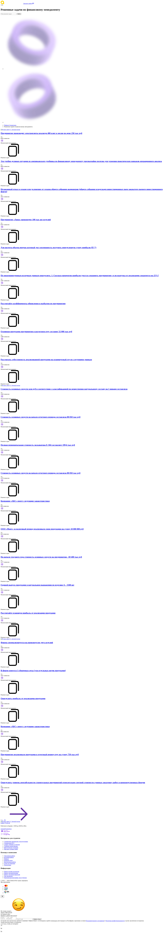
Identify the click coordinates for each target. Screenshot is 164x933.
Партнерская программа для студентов (15, 877)
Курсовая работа (9, 857)
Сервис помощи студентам (12, 844)
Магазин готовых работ (11, 849)
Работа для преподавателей (12, 874)
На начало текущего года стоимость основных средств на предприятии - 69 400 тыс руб (41, 557)
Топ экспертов (8, 876)
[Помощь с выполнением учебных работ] (10, 129)
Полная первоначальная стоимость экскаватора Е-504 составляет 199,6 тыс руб (38, 445)
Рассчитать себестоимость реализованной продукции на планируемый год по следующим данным (46, 359)
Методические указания (11, 847)
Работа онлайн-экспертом (11, 871)
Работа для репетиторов (11, 873)
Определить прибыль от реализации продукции (23, 698)
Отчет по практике (9, 863)
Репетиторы (7, 865)
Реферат (6, 859)
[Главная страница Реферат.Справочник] (12, 3)
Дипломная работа (9, 856)
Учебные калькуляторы (11, 846)
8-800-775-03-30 (5, 823)
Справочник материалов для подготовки (16, 841)
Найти (19, 14)
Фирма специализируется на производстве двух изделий (27, 642)
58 (5, 820)
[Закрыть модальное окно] (2, 896)
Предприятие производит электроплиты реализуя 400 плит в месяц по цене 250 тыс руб (41, 133)
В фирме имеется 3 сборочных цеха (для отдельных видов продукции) (33, 670)
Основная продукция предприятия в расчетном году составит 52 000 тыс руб (36, 331)
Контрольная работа (10, 862)
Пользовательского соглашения (95, 921)
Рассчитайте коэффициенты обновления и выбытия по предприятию (33, 303)
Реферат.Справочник (10, 125)
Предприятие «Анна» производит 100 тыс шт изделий (26, 219)
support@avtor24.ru (6, 829)
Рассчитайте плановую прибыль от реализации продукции (28, 613)
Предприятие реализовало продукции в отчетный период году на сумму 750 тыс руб (40, 754)
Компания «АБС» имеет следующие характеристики (25, 501)
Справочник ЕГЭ (9, 843)
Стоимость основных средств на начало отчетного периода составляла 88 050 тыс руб (40, 417)
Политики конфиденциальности (115, 921)
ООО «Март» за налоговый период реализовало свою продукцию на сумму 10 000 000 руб (42, 529)
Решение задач (8, 860)
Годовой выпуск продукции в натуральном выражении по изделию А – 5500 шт (37, 585)
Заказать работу (27, 3)
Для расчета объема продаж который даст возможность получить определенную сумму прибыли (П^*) (48, 247)
